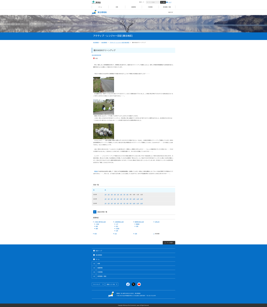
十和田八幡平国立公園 (100, 222)
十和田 (97, 224)
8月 (127, 194)
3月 (112, 194)
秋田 (95, 233)
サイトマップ (96, 284)
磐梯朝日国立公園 (139, 222)
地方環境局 (96, 42)
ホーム (100, 7)
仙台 (116, 233)
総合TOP (170, 12)
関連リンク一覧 (111, 284)
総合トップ (99, 251)
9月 (130, 199)
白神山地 (157, 222)
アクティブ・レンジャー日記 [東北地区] (119, 42)
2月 (109, 194)
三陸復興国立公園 (119, 222)
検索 (164, 2)
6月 (121, 194)
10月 (134, 199)
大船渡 (117, 228)
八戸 (117, 224)
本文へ (140, 2)
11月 (138, 199)
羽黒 (137, 226)
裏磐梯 (137, 224)
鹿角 (97, 226)
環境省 (96, 171)
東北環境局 (104, 42)
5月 (118, 194)
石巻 (117, 231)
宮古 (117, 226)
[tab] (94, 211)
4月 (115, 194)
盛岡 (97, 228)
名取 (136, 233)
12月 (141, 199)
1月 (105, 194)
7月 (124, 194)
